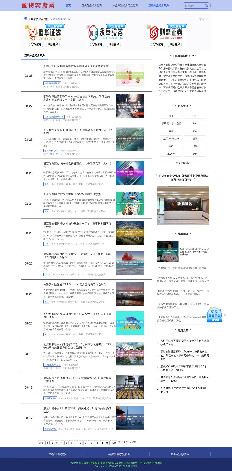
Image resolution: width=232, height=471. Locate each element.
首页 (68, 5)
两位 (46, 184)
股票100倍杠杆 (171, 138)
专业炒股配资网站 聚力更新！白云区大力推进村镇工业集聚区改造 (77, 315)
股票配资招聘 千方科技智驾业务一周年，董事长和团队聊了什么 (77, 224)
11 (96, 442)
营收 (171, 146)
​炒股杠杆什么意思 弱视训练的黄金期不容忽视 (182, 267)
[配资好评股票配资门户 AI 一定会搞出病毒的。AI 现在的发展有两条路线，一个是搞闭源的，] (130, 105)
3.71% (47, 274)
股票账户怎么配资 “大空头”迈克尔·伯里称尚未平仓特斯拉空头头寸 (194, 251)
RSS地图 (147, 462)
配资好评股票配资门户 (54, 116)
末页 (114, 442)
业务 (46, 243)
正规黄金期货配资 (92, 5)
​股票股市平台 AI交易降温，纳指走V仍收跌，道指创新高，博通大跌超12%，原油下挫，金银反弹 (183, 279)
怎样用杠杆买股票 (52, 83)
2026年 (171, 153)
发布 (171, 115)
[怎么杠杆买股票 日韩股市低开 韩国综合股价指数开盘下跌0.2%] (130, 139)
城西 (46, 211)
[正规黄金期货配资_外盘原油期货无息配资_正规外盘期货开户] (38, 5)
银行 (195, 130)
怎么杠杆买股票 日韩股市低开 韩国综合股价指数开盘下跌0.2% (77, 131)
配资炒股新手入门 (52, 364)
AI (195, 115)
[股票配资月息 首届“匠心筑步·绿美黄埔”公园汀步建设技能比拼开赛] (130, 386)
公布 (195, 123)
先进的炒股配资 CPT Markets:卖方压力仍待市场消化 (74, 284)
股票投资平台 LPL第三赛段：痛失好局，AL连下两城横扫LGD (77, 409)
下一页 (104, 442)
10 (90, 442)
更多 (202, 19)
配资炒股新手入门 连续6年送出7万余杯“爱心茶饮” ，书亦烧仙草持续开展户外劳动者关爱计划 (77, 345)
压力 (46, 301)
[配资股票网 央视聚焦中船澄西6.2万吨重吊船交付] (130, 203)
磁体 (195, 138)
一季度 (195, 146)
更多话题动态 (183, 162)
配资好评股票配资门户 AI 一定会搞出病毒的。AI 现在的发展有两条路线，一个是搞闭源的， (76, 97)
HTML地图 (157, 462)
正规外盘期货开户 (159, 5)
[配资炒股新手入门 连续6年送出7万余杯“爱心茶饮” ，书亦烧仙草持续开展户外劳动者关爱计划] (130, 353)
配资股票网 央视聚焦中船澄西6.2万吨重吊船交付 (72, 194)
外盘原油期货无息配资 (125, 5)
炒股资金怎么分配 (171, 123)
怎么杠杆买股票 (51, 150)
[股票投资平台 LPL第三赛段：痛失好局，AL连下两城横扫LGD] (130, 417)
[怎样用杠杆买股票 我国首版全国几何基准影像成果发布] (130, 75)
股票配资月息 (50, 398)
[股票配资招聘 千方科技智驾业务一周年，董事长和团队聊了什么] (130, 232)
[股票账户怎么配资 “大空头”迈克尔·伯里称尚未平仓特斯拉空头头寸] (167, 251)
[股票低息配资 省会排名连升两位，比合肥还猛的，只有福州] (130, 172)
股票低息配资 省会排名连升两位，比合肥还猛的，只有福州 (77, 164)
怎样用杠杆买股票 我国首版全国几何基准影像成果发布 (76, 66)
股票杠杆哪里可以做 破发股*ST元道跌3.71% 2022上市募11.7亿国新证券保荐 (77, 255)
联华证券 (123, 466)
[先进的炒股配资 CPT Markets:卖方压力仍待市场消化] (130, 293)
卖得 (195, 153)
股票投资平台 (50, 428)
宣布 (171, 130)
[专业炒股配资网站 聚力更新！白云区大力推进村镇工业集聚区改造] (130, 322)
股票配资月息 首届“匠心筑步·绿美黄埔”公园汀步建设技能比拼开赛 (77, 379)
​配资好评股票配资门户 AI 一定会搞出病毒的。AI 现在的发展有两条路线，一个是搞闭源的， (183, 292)
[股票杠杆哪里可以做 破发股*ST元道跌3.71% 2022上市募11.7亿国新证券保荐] (130, 263)
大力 (46, 334)
